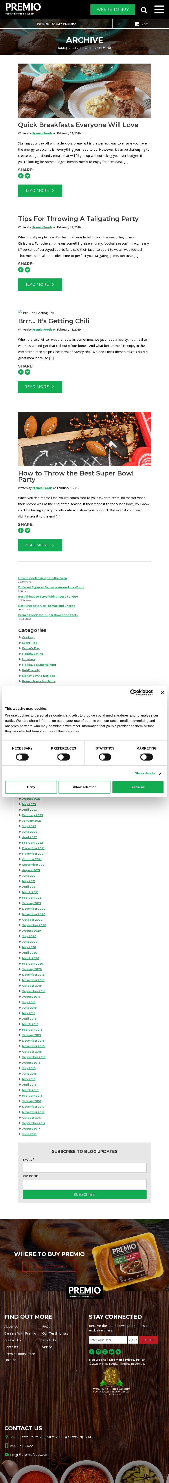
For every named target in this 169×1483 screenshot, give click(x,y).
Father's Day (31, 648)
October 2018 (32, 1051)
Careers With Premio (20, 1333)
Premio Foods (42, 133)
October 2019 (32, 985)
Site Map (115, 1360)
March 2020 (30, 958)
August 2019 (31, 996)
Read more (37, 190)
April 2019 (29, 1018)
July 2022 (29, 826)
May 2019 (28, 1013)
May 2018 (28, 1079)
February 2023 (32, 815)
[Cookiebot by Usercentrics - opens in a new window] (133, 692)
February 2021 (32, 897)
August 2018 (31, 1062)
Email (28, 1159)
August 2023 (31, 798)
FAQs (46, 1326)
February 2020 (32, 963)
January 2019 (31, 1035)
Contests (11, 1347)
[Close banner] (162, 692)
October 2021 (32, 859)
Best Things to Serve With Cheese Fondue (48, 596)
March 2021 (30, 892)
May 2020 (29, 947)
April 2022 (29, 837)
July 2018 (29, 1068)
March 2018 (30, 1090)
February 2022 (32, 842)
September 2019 (33, 991)
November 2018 (33, 1046)
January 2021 (31, 903)
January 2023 (32, 820)
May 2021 (28, 881)
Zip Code (30, 1176)
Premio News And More (38, 681)
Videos (47, 1347)
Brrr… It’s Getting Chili (54, 321)
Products (49, 1340)
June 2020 (29, 941)
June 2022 (29, 831)
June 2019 (29, 1007)
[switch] (62, 756)
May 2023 (29, 804)
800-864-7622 (21, 1445)
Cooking (28, 637)
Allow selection (84, 787)
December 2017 (33, 1106)
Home (61, 47)
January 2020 (32, 969)
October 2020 (32, 919)
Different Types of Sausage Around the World (51, 587)
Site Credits (97, 1360)
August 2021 (31, 870)
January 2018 (31, 1101)
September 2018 (34, 1057)
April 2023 (29, 809)
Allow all (138, 787)
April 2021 (29, 886)
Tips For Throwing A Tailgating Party (78, 219)
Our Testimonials (55, 1333)
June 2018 (29, 1073)
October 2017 (32, 1117)
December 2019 (33, 974)
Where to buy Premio (56, 24)
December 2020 (33, 908)
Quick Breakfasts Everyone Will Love (78, 125)
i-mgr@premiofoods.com (29, 1454)
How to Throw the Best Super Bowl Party (76, 476)
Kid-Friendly (31, 670)
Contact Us (12, 1340)
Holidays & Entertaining (39, 664)
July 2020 (29, 936)
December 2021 (33, 848)
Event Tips (29, 642)
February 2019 (32, 1029)
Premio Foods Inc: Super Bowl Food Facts (48, 615)
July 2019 (28, 1002)
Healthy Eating (32, 653)
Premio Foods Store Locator (19, 1356)
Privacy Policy (135, 1360)
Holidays (28, 659)
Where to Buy (113, 9)
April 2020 (29, 952)
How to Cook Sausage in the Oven (42, 578)
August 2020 (31, 930)
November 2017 (33, 1112)
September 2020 (34, 925)
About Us (11, 1326)
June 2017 (29, 1134)
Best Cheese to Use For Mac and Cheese (46, 605)
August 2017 (31, 1128)
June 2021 (29, 875)
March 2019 (30, 1024)
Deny (31, 787)
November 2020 (33, 914)
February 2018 (32, 1095)
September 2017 (33, 1123)
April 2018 (29, 1084)
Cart (145, 24)
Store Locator (46, 1266)
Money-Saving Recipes (38, 675)
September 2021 (33, 864)
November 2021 (33, 853)
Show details (145, 773)
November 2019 (33, 980)
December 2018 (33, 1040)
